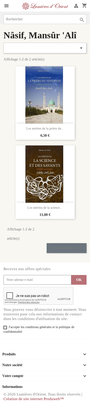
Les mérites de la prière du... (45, 128)
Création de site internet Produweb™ (33, 399)
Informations (12, 387)
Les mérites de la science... (45, 207)
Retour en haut (66, 248)
